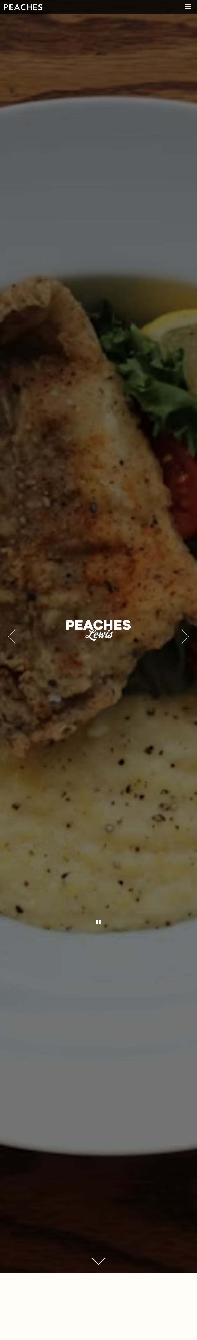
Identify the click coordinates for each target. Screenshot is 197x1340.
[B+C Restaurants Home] (23, 7)
